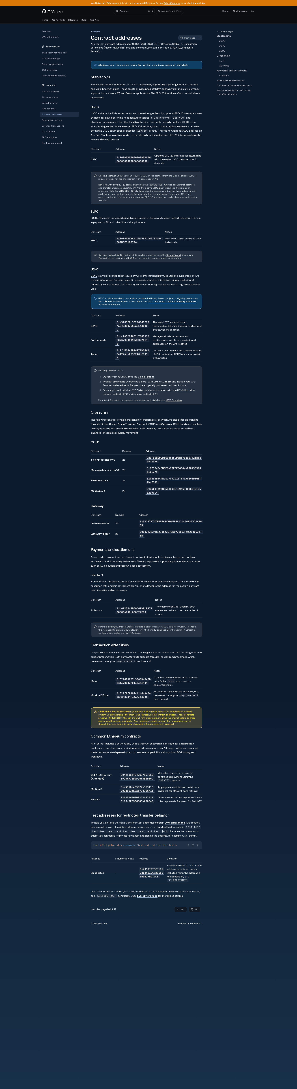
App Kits (94, 19)
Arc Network (58, 19)
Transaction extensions (230, 80)
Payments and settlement (232, 70)
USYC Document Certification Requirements (172, 301)
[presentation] (146, 845)
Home (45, 19)
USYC (222, 50)
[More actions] (199, 37)
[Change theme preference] (252, 11)
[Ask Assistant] (198, 845)
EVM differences (172, 3)
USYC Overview (174, 400)
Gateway (224, 65)
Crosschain (223, 55)
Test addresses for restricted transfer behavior (234, 92)
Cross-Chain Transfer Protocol (128, 424)
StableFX (224, 75)
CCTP (222, 60)
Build (84, 19)
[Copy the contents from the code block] (193, 845)
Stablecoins (224, 36)
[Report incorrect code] (188, 845)
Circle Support (162, 381)
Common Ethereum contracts (234, 85)
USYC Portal (184, 390)
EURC (222, 45)
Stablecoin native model (115, 135)
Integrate (73, 19)
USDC (222, 40)
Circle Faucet (180, 175)
